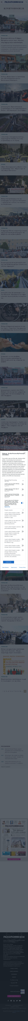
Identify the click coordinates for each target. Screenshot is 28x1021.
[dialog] (14, 510)
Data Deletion (5, 567)
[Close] (25, 453)
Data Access (14, 567)
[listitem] (14, 481)
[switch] (22, 484)
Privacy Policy (22, 567)
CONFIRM (8, 562)
